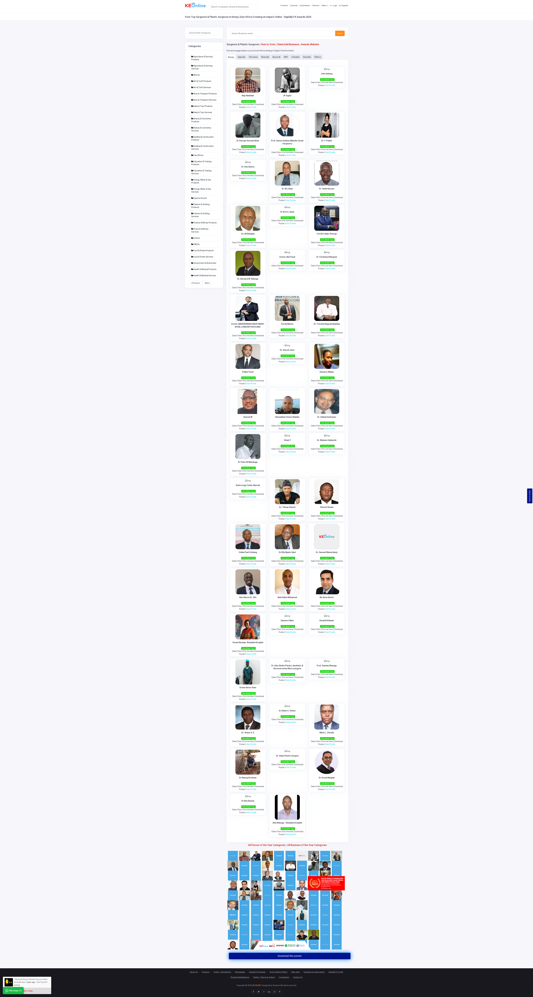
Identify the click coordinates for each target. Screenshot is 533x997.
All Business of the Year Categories (307, 845)
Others (317, 57)
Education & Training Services (201, 172)
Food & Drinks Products (203, 250)
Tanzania (253, 57)
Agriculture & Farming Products (202, 58)
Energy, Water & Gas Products (201, 181)
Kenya (231, 57)
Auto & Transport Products (205, 94)
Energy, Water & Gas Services (201, 190)
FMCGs (196, 244)
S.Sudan (295, 57)
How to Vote (268, 44)
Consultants (284, 977)
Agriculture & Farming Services (202, 67)
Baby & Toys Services (202, 112)
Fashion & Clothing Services (200, 215)
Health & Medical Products (204, 269)
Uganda (241, 57)
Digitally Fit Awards (257, 972)
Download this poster (290, 956)
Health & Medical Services (204, 275)
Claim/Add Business (288, 44)
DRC (286, 57)
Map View (295, 972)
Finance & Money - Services (200, 230)
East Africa (198, 155)
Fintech (196, 238)
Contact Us (297, 977)
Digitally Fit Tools (336, 972)
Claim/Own (237, 104)
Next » (207, 283)
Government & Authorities (204, 263)
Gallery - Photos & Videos (264, 977)
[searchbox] (204, 32)
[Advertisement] (204, 329)
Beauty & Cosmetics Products (201, 120)
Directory (206, 972)
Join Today (28, 991)
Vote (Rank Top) (248, 101)
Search (340, 33)
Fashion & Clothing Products (200, 205)
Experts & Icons (200, 198)
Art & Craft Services (202, 87)
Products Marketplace (240, 977)
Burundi (276, 57)
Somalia (307, 57)
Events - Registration (222, 972)
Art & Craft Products (202, 81)
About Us (194, 972)
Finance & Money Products (205, 223)
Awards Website (310, 44)
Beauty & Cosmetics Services (201, 129)
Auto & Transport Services (204, 100)
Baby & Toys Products (203, 106)
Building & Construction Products (202, 138)
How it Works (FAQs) (278, 972)
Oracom (276, 985)
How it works (530, 495)
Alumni (196, 75)
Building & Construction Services (202, 147)
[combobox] (204, 33)
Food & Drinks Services (203, 257)
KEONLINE (256, 985)
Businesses (240, 972)
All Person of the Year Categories (267, 845)
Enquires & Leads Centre (314, 972)
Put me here (248, 104)
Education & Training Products (201, 162)
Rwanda (265, 57)
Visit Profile (251, 107)
